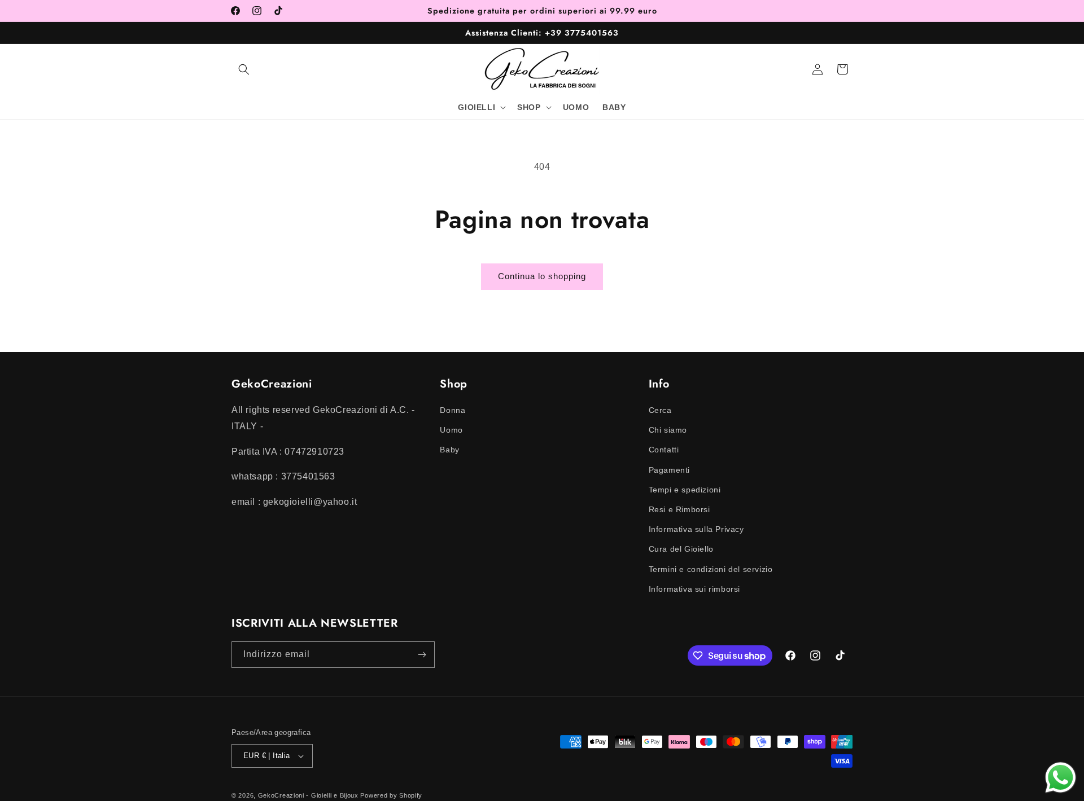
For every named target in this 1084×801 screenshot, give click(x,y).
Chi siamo (668, 429)
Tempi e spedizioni (685, 489)
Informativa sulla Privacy (696, 529)
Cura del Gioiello (681, 548)
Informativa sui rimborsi (694, 588)
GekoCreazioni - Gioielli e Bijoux (308, 795)
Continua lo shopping (542, 276)
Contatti (664, 449)
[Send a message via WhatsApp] (1060, 777)
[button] (243, 69)
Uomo (451, 429)
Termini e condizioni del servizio (711, 569)
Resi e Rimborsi (679, 509)
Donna (452, 410)
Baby (449, 449)
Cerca (660, 410)
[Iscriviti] (421, 654)
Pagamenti (669, 469)
